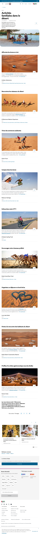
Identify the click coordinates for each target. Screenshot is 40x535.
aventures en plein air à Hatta (11, 405)
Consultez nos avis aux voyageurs (17, 1)
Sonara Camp (5, 394)
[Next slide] (31, 422)
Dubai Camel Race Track (7, 276)
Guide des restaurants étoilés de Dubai (28, 439)
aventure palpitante (9, 74)
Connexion (29, 3)
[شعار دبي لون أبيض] (4, 502)
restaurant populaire (13, 390)
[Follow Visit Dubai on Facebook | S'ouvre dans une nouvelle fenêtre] (1, 504)
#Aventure (4, 453)
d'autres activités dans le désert (10, 403)
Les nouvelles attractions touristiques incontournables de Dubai (9, 440)
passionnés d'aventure (6, 233)
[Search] (20, 3)
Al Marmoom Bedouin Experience (10, 119)
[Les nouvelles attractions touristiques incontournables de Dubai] (11, 431)
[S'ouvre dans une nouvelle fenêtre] (24, 413)
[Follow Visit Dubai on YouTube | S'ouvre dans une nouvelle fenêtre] (11, 504)
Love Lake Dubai (6, 315)
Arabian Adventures (7, 80)
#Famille (8, 453)
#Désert (12, 453)
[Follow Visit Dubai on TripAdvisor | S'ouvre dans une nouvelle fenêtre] (6, 504)
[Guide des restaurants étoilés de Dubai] (29, 431)
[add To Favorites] (36, 23)
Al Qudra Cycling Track (7, 237)
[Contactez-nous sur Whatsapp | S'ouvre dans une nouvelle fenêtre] (21, 413)
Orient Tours (5, 158)
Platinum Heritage (19, 114)
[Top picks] (22, 3)
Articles (4, 7)
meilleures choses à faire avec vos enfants (13, 407)
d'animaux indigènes (13, 349)
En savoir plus (22, 76)
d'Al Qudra (21, 309)
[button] (35, 531)
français (26, 3)
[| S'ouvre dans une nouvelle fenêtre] (4, 504)
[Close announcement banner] (37, 1)
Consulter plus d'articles (8, 447)
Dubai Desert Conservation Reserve (10, 354)
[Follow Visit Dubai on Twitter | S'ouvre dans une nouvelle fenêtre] (8, 504)
